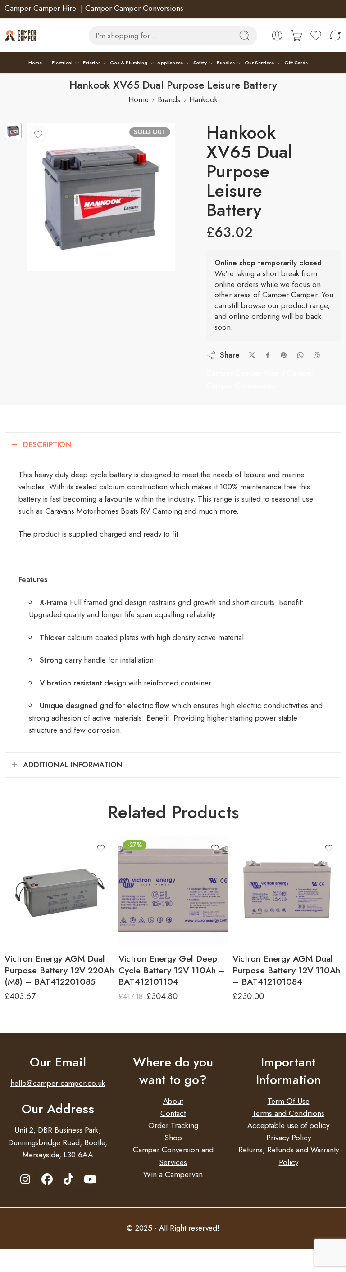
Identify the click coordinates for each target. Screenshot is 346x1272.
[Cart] (296, 35)
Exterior (91, 62)
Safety (200, 62)
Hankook (203, 99)
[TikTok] (68, 1179)
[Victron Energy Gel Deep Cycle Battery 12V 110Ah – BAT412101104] (173, 890)
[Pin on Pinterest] (283, 355)
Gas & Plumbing (128, 62)
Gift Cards (296, 62)
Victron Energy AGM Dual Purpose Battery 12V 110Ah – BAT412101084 (286, 970)
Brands (169, 99)
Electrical (62, 62)
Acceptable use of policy (288, 1125)
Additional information (73, 764)
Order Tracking (173, 1125)
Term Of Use (289, 1101)
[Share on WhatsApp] (300, 355)
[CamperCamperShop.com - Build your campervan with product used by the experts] (20, 35)
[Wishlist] (38, 134)
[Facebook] (47, 1179)
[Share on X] (252, 355)
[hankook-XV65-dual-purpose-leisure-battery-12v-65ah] (13, 131)
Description (47, 444)
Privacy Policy (288, 1137)
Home (35, 62)
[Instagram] (25, 1179)
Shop (173, 1137)
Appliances (170, 62)
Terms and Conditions (288, 1113)
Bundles (226, 62)
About (173, 1101)
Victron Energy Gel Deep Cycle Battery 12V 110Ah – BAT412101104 (171, 970)
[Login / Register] (277, 35)
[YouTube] (90, 1179)
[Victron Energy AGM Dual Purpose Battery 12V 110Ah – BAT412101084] (287, 890)
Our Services (259, 62)
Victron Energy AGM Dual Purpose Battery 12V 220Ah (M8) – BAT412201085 (59, 970)
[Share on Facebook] (267, 355)
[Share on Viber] (316, 355)
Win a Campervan (173, 1174)
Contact (173, 1113)
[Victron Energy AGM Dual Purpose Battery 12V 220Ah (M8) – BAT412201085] (59, 890)
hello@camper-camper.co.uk (57, 1083)
